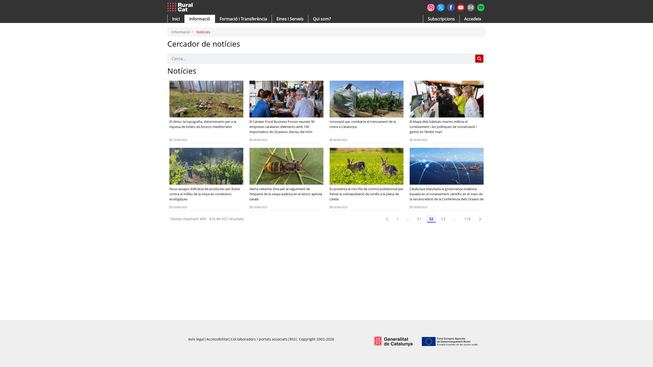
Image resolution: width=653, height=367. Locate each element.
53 (443, 218)
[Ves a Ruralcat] (181, 7)
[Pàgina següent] (480, 219)
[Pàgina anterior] (387, 219)
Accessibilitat (217, 339)
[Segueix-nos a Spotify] (481, 6)
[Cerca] (479, 59)
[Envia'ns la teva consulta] (471, 6)
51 (419, 218)
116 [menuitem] (467, 218)
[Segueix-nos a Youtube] (461, 7)
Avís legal (196, 339)
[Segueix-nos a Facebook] (451, 6)
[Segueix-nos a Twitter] (441, 6)
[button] (176, 19)
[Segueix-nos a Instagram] (431, 6)
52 (431, 218)
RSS (293, 339)
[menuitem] (243, 19)
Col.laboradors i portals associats (259, 339)
